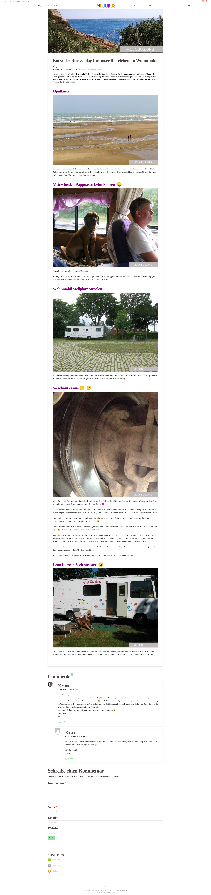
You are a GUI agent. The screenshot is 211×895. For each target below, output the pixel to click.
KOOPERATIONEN (16, 1)
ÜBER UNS (6, 1)
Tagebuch (84, 69)
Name (52, 807)
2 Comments (98, 69)
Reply (61, 722)
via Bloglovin (57, 865)
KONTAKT (25, 1)
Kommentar (57, 783)
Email (53, 817)
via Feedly (56, 859)
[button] (189, 6)
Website (53, 828)
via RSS (55, 871)
